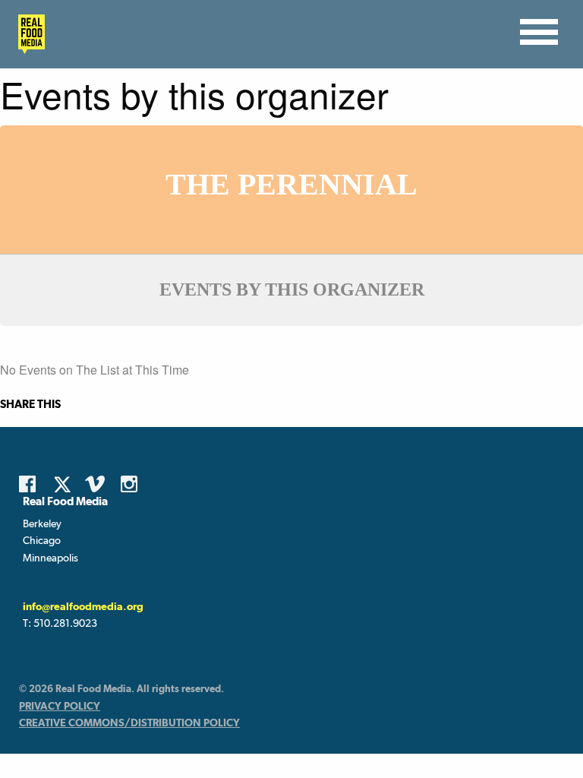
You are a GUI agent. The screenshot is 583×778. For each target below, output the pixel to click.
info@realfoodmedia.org (83, 606)
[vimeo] (97, 484)
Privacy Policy (59, 706)
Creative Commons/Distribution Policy (129, 722)
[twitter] (67, 484)
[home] (27, 34)
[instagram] (133, 484)
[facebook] (31, 484)
